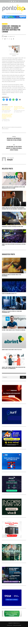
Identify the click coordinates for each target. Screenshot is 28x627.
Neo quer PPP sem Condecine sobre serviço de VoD (19, 108)
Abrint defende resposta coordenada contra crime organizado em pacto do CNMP (13, 187)
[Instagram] (11, 1)
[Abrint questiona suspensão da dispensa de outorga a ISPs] (12, 236)
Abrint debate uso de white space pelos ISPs (12, 349)
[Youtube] (16, 1)
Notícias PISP (4, 23)
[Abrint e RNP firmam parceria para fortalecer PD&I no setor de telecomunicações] (12, 359)
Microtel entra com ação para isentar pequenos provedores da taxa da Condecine (7, 116)
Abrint (4, 127)
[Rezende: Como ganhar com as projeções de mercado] (12, 322)
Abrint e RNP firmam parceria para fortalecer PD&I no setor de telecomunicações (13, 368)
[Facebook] (9, 1)
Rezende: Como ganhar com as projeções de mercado (13, 330)
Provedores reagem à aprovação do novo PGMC (12, 226)
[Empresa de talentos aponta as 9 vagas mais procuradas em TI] (12, 303)
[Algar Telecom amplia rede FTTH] (12, 285)
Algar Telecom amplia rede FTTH (9, 293)
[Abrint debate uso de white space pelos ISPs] (12, 340)
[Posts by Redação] (3, 36)
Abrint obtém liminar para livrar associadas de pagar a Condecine (7, 108)
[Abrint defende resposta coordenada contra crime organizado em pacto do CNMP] (12, 178)
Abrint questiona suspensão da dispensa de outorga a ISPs (14, 244)
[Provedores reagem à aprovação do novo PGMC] (12, 218)
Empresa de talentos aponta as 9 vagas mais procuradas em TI (12, 311)
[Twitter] (13, 1)
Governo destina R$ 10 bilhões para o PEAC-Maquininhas (11, 275)
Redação (5, 36)
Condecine (6, 128)
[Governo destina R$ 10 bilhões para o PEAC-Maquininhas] (12, 265)
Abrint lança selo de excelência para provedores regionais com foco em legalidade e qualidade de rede (14, 208)
